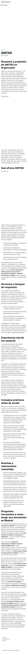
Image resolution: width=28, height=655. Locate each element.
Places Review (5, 2)
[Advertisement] (14, 26)
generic (3, 50)
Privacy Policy (5, 639)
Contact (4, 640)
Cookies (4, 637)
